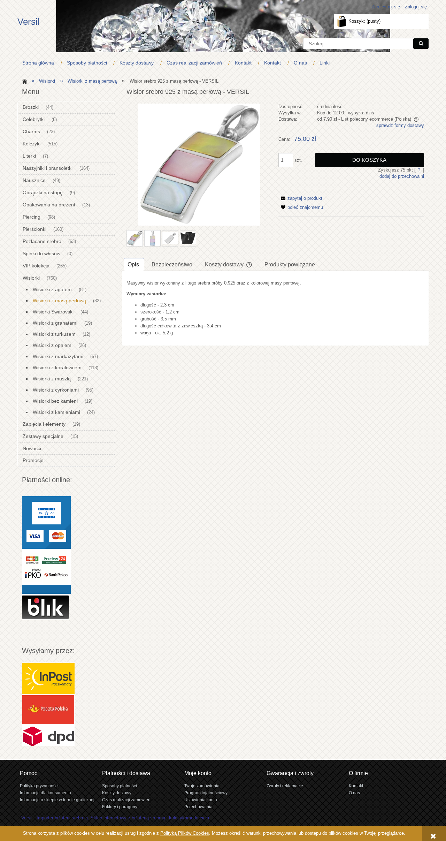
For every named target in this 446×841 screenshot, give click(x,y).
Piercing (31, 217)
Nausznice (34, 180)
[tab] (134, 264)
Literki (29, 156)
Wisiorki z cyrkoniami (56, 390)
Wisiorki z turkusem (54, 334)
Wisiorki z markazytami (58, 356)
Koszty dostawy (116, 792)
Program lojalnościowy (206, 792)
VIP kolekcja (36, 265)
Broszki (31, 107)
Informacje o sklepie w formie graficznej (57, 799)
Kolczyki (31, 143)
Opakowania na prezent (49, 204)
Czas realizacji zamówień (126, 799)
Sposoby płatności (119, 785)
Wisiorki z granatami (55, 323)
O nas (354, 792)
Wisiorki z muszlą (52, 378)
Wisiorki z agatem (52, 289)
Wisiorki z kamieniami (56, 412)
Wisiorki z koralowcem (57, 367)
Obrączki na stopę (43, 192)
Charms (31, 131)
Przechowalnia (198, 806)
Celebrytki (34, 119)
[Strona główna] (23, 80)
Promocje (33, 460)
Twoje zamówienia (202, 785)
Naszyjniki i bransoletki (47, 168)
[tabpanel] (275, 308)
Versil (28, 21)
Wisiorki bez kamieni (55, 401)
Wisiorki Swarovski (53, 312)
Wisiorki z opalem (52, 345)
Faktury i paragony (119, 806)
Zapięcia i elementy (44, 424)
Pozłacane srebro (42, 241)
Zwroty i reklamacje (285, 785)
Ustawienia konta (200, 799)
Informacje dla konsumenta (45, 792)
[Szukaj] (421, 43)
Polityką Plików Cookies (184, 833)
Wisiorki (31, 278)
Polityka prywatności (39, 785)
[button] (300, 198)
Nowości (32, 448)
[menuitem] (39, 63)
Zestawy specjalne (43, 436)
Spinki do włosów (41, 253)
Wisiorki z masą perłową (59, 300)
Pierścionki (34, 229)
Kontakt (356, 785)
